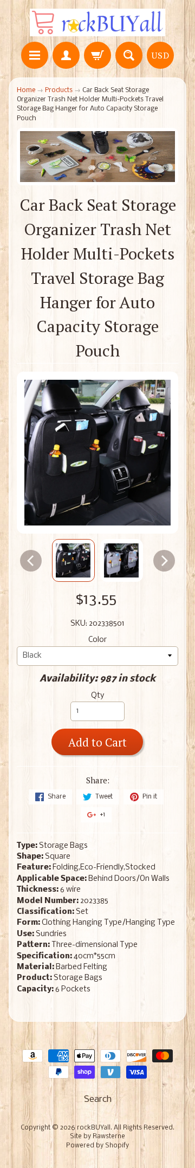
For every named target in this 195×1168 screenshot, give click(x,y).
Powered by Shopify (97, 1146)
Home (26, 90)
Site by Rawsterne (97, 1136)
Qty (97, 696)
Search (98, 1099)
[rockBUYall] (97, 22)
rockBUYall (93, 1128)
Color (97, 640)
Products (59, 90)
